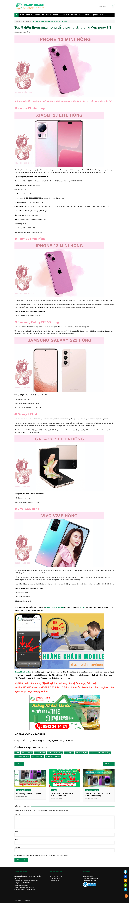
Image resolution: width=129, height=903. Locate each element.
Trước (20, 764)
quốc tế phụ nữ (82, 753)
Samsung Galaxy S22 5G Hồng (101, 753)
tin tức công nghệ (23, 756)
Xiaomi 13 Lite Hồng (54, 756)
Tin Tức (86, 15)
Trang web (17, 847)
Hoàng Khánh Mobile (54, 607)
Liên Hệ (102, 15)
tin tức (83, 607)
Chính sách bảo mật (89, 880)
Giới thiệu (37, 15)
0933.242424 (27, 883)
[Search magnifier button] (113, 6)
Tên (16, 831)
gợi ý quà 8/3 (41, 753)
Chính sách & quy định (90, 878)
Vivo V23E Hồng (38, 756)
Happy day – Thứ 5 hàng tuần (28, 794)
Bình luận (17, 814)
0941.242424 (24, 885)
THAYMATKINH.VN (25, 15)
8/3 (18, 753)
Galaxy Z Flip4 (27, 753)
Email (16, 839)
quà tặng (69, 753)
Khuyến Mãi (94, 15)
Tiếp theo (108, 764)
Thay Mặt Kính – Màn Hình (50, 15)
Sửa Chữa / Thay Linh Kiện (71, 15)
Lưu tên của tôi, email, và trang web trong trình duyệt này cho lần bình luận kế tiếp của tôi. (42, 855)
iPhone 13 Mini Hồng (55, 753)
